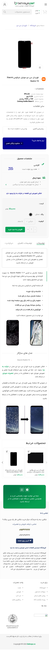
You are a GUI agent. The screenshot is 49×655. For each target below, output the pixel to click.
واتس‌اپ (23, 129)
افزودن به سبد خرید (15, 229)
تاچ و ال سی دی (21, 26)
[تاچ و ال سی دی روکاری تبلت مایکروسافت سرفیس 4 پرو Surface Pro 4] (35, 458)
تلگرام (17, 129)
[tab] (41, 243)
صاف (19, 221)
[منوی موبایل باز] (45, 4)
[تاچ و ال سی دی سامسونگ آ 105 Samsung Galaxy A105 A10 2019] (13, 458)
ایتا (12, 129)
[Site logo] (25, 4)
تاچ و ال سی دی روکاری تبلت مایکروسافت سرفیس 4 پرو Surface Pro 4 (35, 472)
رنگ (42, 214)
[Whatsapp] (22, 490)
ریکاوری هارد (16, 600)
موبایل (18, 592)
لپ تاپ (18, 596)
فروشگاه (33, 26)
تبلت (19, 588)
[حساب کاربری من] (5, 4)
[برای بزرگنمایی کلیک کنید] (40, 68)
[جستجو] (4, 12)
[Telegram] (27, 490)
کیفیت (41, 221)
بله (9, 129)
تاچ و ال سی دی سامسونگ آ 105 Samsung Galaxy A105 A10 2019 (14, 472)
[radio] (30, 214)
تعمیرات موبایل (7, 373)
